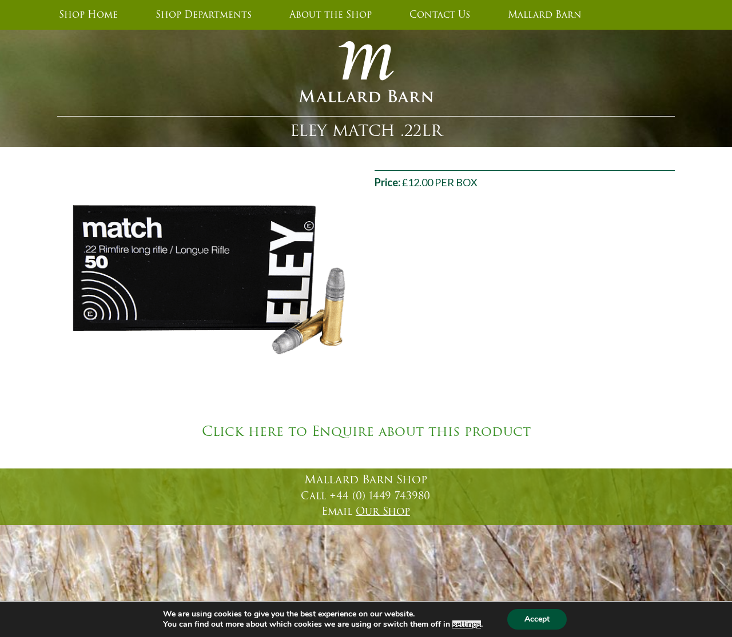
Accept (537, 619)
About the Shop (330, 15)
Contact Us (439, 15)
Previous (42, 276)
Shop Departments (204, 15)
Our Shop (383, 511)
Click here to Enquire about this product (366, 432)
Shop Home (88, 15)
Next (372, 276)
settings (466, 624)
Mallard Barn (545, 15)
